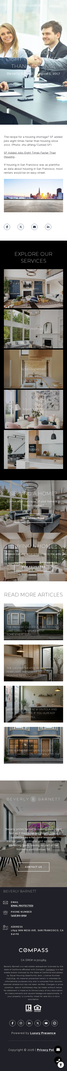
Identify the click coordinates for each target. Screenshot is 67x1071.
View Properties (33, 567)
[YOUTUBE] (46, 1023)
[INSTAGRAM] (21, 1023)
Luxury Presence (43, 1033)
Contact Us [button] (33, 867)
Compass (50, 969)
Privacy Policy (48, 1050)
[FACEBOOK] (12, 1023)
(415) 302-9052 (19, 915)
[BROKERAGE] (54, 1023)
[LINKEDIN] (29, 1023)
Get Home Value (33, 518)
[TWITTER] (38, 1023)
